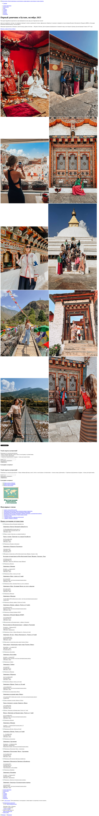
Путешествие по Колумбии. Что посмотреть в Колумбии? (17, 512)
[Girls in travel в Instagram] (9, 484)
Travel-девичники (7, 5)
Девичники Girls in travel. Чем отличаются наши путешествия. (18, 511)
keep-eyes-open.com (7, 811)
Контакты (5, 14)
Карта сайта (6, 812)
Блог (4, 8)
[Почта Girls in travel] (8, 485)
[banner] (22, 1)
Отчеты (5, 9)
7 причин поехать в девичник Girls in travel (14, 517)
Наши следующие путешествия (12, 521)
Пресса (4, 11)
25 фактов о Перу (8, 516)
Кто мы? (5, 13)
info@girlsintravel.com (12, 804)
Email (2, 459)
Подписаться (3, 461)
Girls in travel (7, 800)
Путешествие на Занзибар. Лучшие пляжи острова (15, 514)
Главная (5, 3)
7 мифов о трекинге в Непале (10, 518)
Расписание (6, 6)
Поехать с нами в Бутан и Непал (8, 28)
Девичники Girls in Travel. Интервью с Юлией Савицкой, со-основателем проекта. (23, 513)
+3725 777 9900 (6, 808)
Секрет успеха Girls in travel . (10, 509)
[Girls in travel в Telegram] (9, 483)
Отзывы (5, 10)
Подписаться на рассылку (9, 802)
